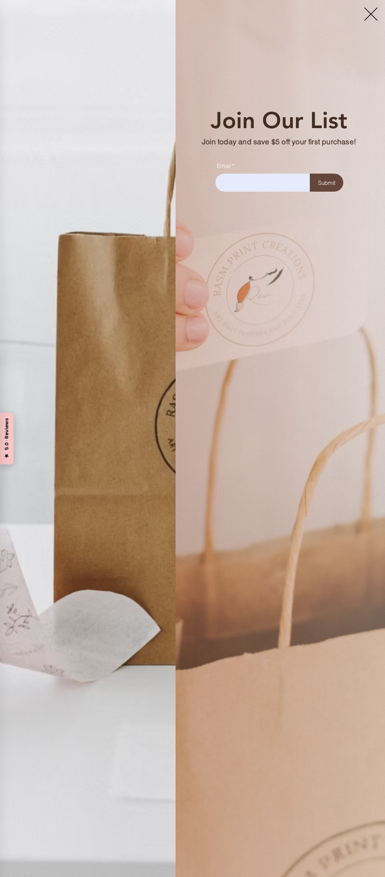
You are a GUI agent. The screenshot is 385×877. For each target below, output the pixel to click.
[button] (370, 14)
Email (223, 166)
